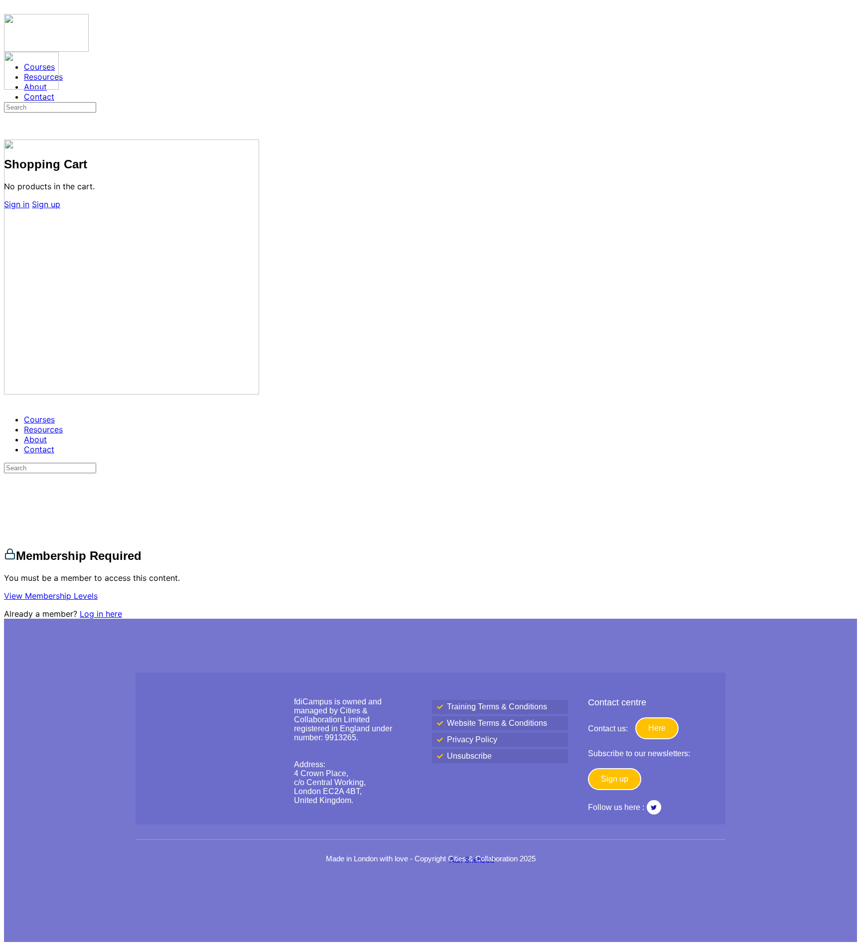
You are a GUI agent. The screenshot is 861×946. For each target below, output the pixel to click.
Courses (39, 419)
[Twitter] (654, 807)
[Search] (9, 132)
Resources (43, 429)
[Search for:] (50, 107)
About (35, 439)
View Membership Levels (51, 596)
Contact (39, 449)
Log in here (101, 614)
